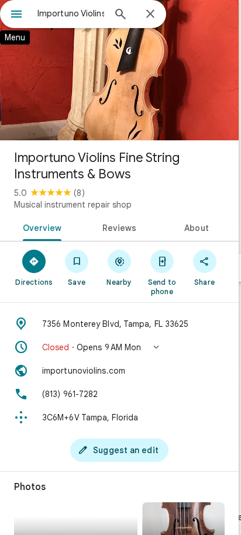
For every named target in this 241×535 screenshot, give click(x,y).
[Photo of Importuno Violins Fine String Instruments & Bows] (119, 70)
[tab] (40, 227)
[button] (119, 347)
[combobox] (70, 13)
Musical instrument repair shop (73, 204)
